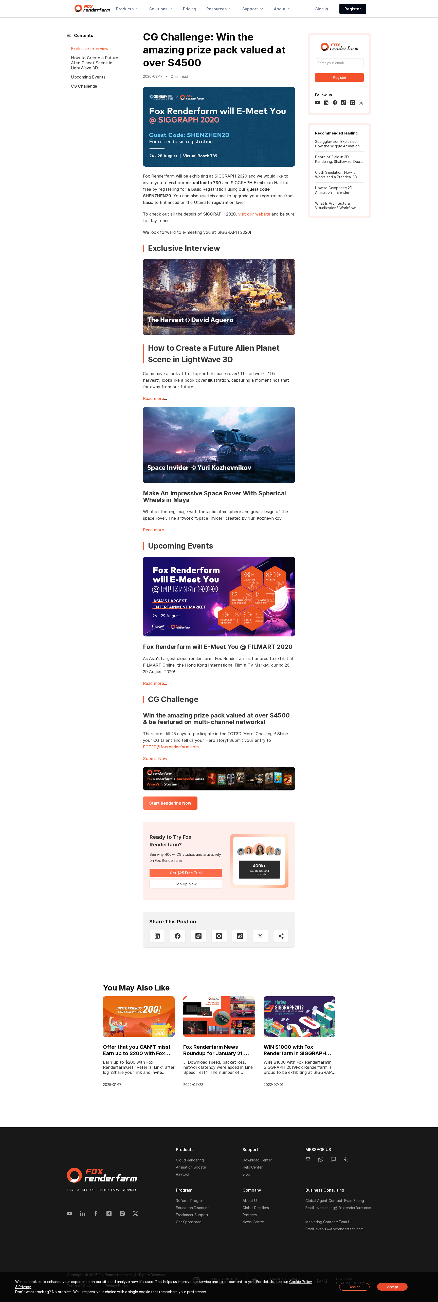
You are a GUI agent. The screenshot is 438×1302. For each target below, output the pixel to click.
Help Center (253, 1167)
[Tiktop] (198, 936)
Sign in (321, 8)
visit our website (254, 214)
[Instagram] (219, 936)
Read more (153, 398)
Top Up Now (186, 884)
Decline (354, 1287)
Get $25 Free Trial (186, 873)
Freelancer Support (192, 1215)
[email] (308, 1159)
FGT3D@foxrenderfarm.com (171, 746)
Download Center (257, 1160)
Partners (250, 1215)
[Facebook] (95, 1214)
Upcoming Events (88, 77)
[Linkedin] (82, 1214)
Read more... (155, 683)
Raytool (182, 1174)
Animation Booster (191, 1167)
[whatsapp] (320, 1159)
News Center (253, 1222)
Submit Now (155, 758)
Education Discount (192, 1208)
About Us (251, 1200)
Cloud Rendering (190, 1160)
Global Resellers (256, 1208)
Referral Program (190, 1200)
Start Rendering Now (170, 803)
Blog (246, 1174)
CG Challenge (84, 86)
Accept (392, 1287)
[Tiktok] (109, 1214)
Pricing (189, 8)
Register (352, 8)
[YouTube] (69, 1214)
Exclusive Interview (89, 48)
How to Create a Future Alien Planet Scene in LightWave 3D (94, 62)
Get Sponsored (189, 1222)
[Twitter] (135, 1214)
